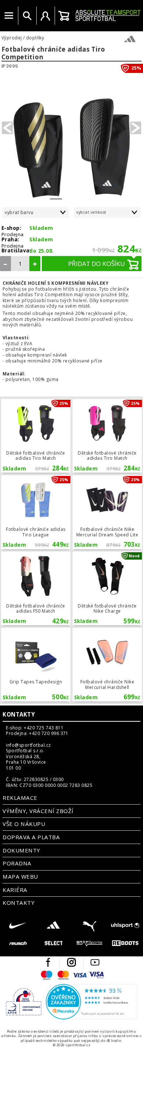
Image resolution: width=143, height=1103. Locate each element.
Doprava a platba (31, 837)
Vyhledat (27, 15)
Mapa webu (20, 876)
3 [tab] (80, 194)
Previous (7, 128)
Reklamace (20, 797)
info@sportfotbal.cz (28, 745)
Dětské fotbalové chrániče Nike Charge (107, 588)
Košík (63, 15)
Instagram (71, 962)
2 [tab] (68, 194)
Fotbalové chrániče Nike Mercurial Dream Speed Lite (107, 512)
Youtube (95, 962)
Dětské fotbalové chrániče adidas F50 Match (35, 588)
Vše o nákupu (24, 823)
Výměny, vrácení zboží (38, 811)
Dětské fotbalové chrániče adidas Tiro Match (35, 436)
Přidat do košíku (96, 263)
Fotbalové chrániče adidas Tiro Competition (53, 53)
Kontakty (19, 714)
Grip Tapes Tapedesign (35, 664)
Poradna (17, 863)
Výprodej (11, 38)
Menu (8, 15)
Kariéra (15, 889)
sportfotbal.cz (108, 15)
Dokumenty (21, 850)
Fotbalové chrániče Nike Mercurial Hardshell (107, 664)
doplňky (35, 38)
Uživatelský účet (45, 15)
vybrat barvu (19, 212)
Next (135, 128)
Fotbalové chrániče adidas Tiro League (35, 512)
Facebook (48, 962)
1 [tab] (56, 194)
